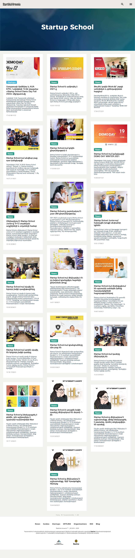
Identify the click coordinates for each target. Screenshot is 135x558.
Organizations (80, 524)
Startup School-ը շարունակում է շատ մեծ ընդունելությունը (65, 212)
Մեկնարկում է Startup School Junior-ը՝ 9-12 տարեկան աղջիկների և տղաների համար (21, 223)
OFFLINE (67, 524)
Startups (56, 524)
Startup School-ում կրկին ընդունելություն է (62, 149)
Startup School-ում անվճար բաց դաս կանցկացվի (22, 159)
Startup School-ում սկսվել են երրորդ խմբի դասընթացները (20, 288)
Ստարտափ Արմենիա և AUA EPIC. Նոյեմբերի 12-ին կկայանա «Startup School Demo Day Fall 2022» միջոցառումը (22, 90)
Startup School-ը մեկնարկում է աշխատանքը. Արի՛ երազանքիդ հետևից (65, 481)
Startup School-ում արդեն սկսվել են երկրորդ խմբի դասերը (22, 351)
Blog (98, 524)
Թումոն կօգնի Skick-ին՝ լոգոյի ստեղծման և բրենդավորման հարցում (108, 89)
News (37, 524)
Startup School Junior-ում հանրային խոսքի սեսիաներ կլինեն (107, 222)
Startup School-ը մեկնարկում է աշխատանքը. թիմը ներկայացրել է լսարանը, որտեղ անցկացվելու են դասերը (110, 421)
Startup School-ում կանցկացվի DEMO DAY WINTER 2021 (109, 155)
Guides (46, 524)
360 (91, 524)
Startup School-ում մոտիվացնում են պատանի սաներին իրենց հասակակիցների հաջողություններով (110, 289)
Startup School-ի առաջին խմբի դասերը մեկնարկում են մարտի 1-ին (66, 412)
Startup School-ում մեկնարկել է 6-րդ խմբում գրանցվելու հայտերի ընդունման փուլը (66, 280)
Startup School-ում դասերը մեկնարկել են (107, 355)
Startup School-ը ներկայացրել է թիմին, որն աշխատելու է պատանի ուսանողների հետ (21, 417)
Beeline (93, 531)
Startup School (67, 27)
